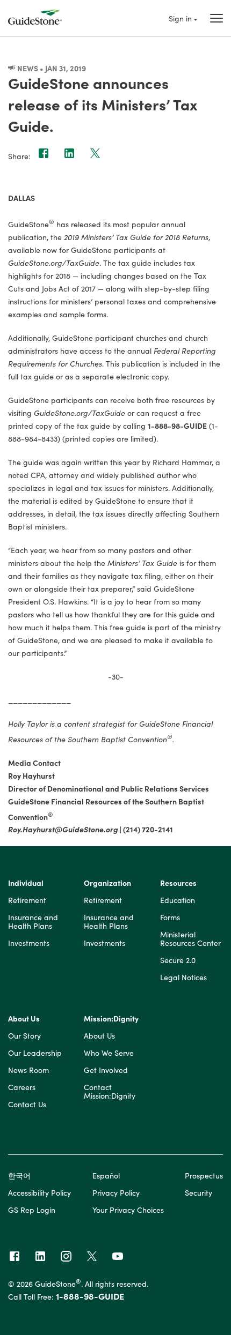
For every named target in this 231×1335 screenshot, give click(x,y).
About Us (24, 1019)
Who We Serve (109, 1053)
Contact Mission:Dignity (109, 1092)
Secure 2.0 (178, 960)
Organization (107, 883)
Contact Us (27, 1104)
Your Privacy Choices (128, 1209)
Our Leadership (35, 1053)
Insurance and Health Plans (33, 922)
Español (106, 1175)
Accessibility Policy (39, 1192)
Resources (178, 883)
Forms (170, 917)
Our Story (24, 1036)
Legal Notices (183, 977)
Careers (21, 1087)
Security (198, 1192)
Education (177, 900)
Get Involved (106, 1070)
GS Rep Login (31, 1209)
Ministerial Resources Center (190, 939)
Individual (26, 883)
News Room (28, 1070)
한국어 (19, 1175)
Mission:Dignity (111, 1019)
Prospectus (204, 1175)
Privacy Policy (116, 1192)
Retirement (27, 900)
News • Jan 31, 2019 (51, 68)
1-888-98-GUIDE (90, 1296)
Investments (28, 943)
